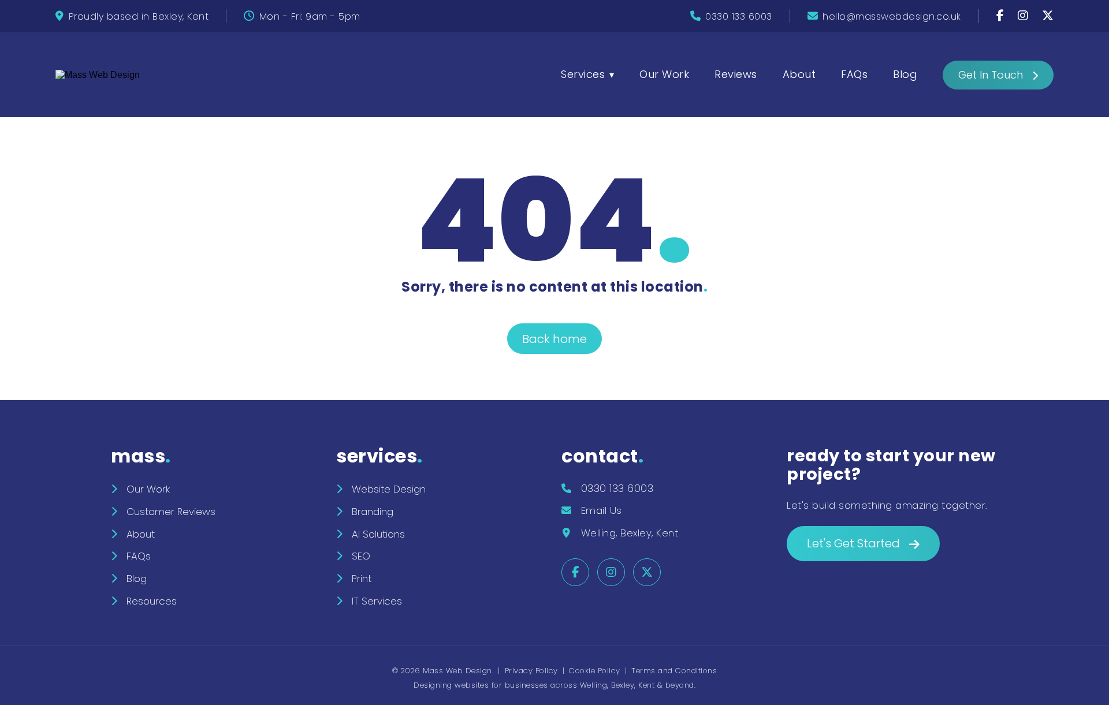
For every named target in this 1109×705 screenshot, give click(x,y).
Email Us (601, 510)
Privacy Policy (531, 670)
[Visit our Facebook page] (1001, 16)
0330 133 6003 (738, 16)
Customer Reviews (170, 512)
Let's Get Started (853, 543)
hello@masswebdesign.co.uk (892, 16)
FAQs (854, 74)
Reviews (735, 74)
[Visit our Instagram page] (1024, 16)
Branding (372, 512)
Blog (905, 74)
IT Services (377, 601)
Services (583, 74)
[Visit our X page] (1048, 16)
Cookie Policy (594, 670)
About (799, 74)
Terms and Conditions (674, 670)
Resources (151, 601)
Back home (554, 339)
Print (361, 578)
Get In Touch (990, 75)
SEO (361, 556)
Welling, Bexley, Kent (630, 533)
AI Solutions (378, 534)
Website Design (389, 489)
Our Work (664, 74)
